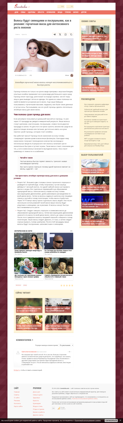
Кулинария (37, 403)
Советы (16, 395)
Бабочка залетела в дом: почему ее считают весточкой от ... (29, 309)
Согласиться (111, 420)
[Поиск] (103, 6)
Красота (36, 401)
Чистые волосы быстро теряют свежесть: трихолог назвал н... (93, 88)
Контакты (17, 403)
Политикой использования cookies (88, 420)
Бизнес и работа (39, 412)
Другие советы (38, 415)
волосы (18, 285)
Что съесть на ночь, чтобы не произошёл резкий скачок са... (93, 171)
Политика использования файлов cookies (85, 398)
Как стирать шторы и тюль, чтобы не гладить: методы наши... (95, 54)
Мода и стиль (38, 406)
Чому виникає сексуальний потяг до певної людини (96, 115)
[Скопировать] (71, 34)
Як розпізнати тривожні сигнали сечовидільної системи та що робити (95, 133)
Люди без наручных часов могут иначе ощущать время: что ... (57, 327)
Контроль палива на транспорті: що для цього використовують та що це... (96, 121)
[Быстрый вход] (108, 6)
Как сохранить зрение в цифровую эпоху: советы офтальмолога (96, 105)
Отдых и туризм (38, 409)
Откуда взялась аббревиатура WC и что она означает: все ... (95, 205)
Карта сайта (18, 406)
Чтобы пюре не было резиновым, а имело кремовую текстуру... (29, 327)
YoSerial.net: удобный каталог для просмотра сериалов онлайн (96, 110)
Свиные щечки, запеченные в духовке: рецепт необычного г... (94, 71)
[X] (60, 34)
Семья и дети (37, 395)
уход (25, 285)
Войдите (17, 370)
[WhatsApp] (65, 34)
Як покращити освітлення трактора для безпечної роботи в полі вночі (96, 127)
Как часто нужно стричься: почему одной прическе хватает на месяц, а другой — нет (45, 168)
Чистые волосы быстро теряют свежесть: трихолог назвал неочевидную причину (43, 162)
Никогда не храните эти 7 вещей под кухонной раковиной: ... (58, 309)
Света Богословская (29, 352)
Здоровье (36, 398)
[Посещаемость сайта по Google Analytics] (61, 408)
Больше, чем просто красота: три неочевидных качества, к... (94, 37)
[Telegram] (54, 34)
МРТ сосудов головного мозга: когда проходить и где (95, 140)
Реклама (17, 401)
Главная (17, 392)
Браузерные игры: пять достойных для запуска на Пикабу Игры (96, 145)
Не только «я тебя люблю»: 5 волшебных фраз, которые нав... (94, 222)
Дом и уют (36, 392)
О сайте (16, 398)
